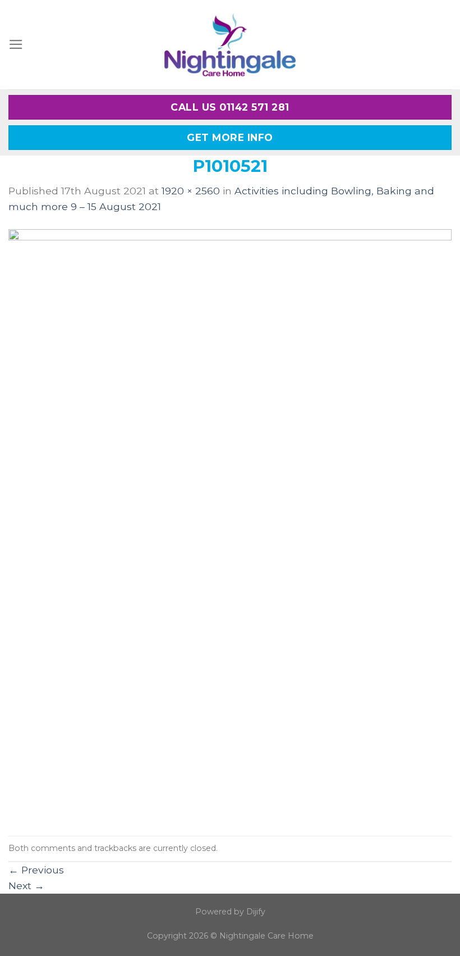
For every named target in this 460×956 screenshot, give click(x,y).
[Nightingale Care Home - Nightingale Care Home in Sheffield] (230, 44)
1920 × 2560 (191, 191)
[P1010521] (230, 524)
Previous (36, 870)
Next (26, 885)
